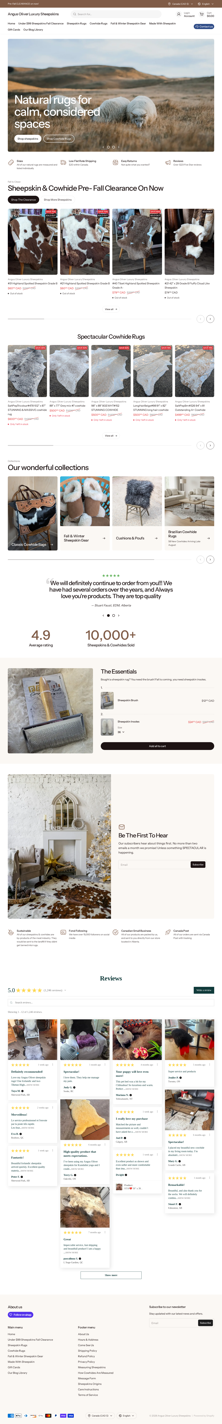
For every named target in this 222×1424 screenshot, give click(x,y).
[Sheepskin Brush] (107, 700)
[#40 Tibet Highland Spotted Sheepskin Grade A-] (137, 242)
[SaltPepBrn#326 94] (194, 371)
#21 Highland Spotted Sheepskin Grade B (85, 283)
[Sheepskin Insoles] (107, 727)
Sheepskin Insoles (128, 721)
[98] (111, 371)
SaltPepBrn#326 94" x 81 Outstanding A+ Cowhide (190, 407)
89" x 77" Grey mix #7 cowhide (67, 405)
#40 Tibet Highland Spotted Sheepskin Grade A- (136, 285)
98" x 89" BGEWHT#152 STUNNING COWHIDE (105, 407)
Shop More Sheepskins (58, 199)
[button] (65, 990)
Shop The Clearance (23, 199)
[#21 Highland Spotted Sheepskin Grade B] (85, 242)
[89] (69, 371)
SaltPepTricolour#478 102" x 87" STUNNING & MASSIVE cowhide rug (27, 410)
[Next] (210, 319)
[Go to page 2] (113, 147)
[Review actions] (52, 1064)
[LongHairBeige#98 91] (152, 371)
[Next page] (118, 147)
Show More (33, 1085)
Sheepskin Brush (128, 700)
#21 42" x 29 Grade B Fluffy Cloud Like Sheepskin (187, 285)
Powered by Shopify (204, 1415)
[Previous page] (103, 147)
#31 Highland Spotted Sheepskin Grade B (32, 283)
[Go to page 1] (108, 147)
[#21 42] (189, 242)
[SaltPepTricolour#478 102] (27, 371)
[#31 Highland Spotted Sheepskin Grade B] (33, 242)
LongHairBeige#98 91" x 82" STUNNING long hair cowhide (151, 407)
